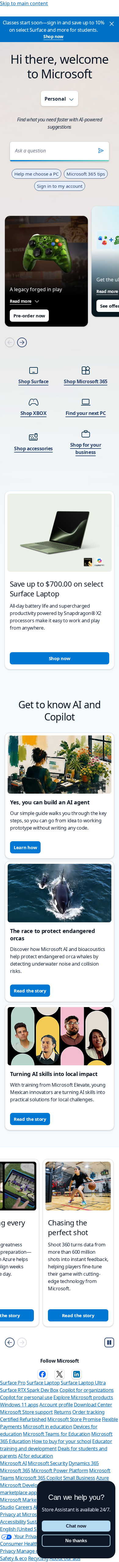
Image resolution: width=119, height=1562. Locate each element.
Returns (62, 1412)
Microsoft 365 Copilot (38, 1477)
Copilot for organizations (87, 1390)
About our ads (65, 1558)
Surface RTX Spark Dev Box (29, 1390)
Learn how (25, 847)
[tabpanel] (59, 397)
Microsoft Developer (22, 1485)
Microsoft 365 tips (86, 174)
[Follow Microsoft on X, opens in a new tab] (59, 1374)
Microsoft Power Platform (59, 1470)
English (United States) (24, 1529)
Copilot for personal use (26, 1397)
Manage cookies (34, 1551)
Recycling (38, 1558)
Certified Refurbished (23, 1419)
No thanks (76, 1540)
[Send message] (101, 150)
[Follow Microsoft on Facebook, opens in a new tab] (42, 1374)
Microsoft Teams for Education (56, 1434)
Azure (102, 1477)
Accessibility (13, 1521)
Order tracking (88, 1412)
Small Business (79, 1477)
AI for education (35, 1456)
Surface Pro (13, 1382)
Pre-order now (29, 316)
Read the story (30, 991)
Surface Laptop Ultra (83, 1382)
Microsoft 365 (15, 1470)
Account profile (56, 1404)
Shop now (53, 36)
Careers (23, 1507)
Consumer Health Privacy (27, 1543)
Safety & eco (13, 1558)
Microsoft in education (47, 1426)
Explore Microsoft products (83, 1397)
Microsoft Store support (26, 1412)
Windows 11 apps (19, 1404)
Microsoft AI (13, 1463)
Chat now (76, 1525)
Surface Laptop (43, 1382)
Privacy (8, 1551)
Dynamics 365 (84, 1463)
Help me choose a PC (36, 174)
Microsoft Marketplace (25, 1499)
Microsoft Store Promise (74, 1419)
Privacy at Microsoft (21, 1514)
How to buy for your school (61, 1441)
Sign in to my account (59, 186)
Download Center (93, 1404)
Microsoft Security (47, 1463)
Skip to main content (24, 3)
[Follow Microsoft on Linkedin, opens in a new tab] (76, 1374)
